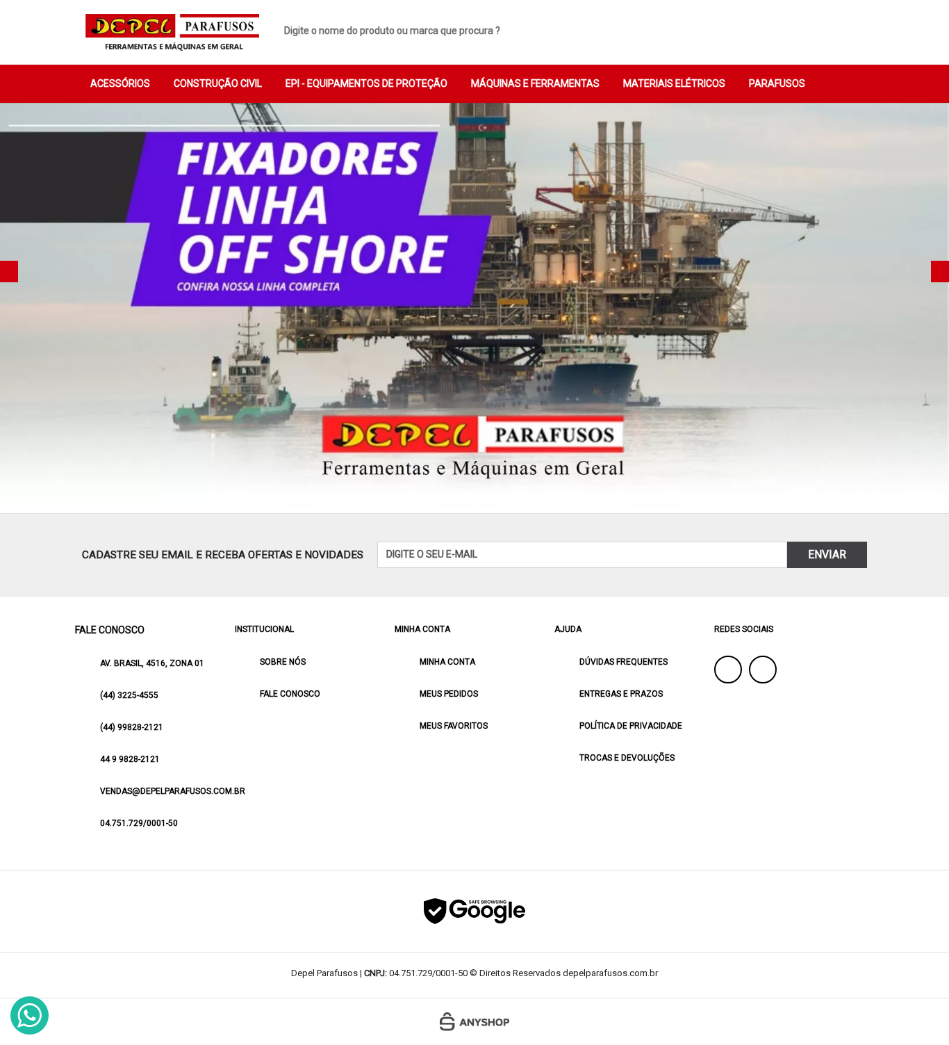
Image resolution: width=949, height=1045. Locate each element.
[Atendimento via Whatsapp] (29, 1015)
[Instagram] (763, 669)
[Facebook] (728, 669)
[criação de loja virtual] (474, 1021)
